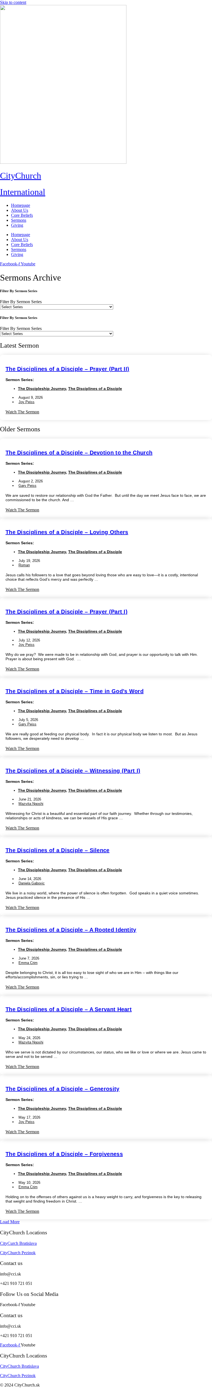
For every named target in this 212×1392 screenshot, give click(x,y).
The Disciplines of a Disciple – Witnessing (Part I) (73, 771)
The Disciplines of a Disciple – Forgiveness (64, 1154)
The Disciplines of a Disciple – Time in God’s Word (75, 691)
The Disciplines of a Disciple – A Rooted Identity (71, 930)
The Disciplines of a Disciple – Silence (58, 850)
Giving (17, 225)
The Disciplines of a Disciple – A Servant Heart (69, 1009)
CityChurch (20, 176)
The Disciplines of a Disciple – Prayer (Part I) (67, 612)
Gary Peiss (27, 486)
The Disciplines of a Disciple (95, 388)
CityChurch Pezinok (18, 1252)
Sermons (18, 220)
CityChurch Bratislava (19, 1366)
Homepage (20, 205)
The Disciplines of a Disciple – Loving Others (67, 532)
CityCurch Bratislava (18, 1243)
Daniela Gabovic (31, 883)
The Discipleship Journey (42, 388)
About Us (19, 210)
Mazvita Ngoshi (30, 804)
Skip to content (13, 2)
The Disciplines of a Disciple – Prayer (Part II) (67, 369)
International (22, 192)
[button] (10, 1221)
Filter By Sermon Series (21, 301)
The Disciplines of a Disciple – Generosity (63, 1089)
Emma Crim (28, 963)
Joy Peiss (26, 402)
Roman (24, 565)
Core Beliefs (22, 215)
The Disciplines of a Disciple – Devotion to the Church (79, 453)
